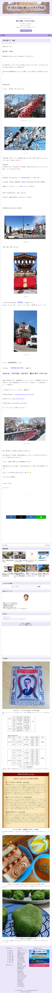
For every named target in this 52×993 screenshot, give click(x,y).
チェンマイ (21, 962)
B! (31, 517)
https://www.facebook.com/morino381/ (24, 394)
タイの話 (20, 984)
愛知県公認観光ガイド (27, 177)
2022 (10, 956)
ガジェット (21, 978)
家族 (19, 963)
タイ (19, 970)
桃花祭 (20, 302)
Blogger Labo (28, 991)
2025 (10, 952)
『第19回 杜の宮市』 (17, 368)
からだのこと (21, 966)
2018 (10, 962)
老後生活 (21, 953)
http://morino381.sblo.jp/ (18, 399)
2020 (10, 959)
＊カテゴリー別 (9, 967)
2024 (10, 953)
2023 (10, 955)
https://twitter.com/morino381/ (19, 403)
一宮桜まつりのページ (24, 186)
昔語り (20, 980)
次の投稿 (47, 545)
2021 (10, 958)
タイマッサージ (22, 976)
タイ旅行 (20, 959)
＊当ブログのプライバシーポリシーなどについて (14, 619)
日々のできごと (13, 43)
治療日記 (20, 968)
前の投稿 (5, 545)
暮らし (20, 955)
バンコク (20, 974)
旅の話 (20, 972)
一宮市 (20, 982)
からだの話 (21, 986)
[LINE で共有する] (41, 517)
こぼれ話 (20, 957)
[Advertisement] (26, 504)
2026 (10, 950)
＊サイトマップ (6, 617)
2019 (10, 960)
